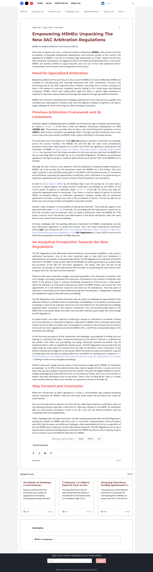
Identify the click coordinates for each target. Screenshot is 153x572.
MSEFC (90, 439)
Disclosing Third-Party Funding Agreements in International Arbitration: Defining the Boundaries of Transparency (115, 483)
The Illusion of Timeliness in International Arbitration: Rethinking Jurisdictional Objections (37, 483)
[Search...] (133, 3)
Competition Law (72, 11)
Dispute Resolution (91, 11)
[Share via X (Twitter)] (39, 453)
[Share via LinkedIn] (45, 453)
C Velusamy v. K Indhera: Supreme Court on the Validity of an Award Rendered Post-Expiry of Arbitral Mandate (76, 483)
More (121, 11)
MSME (81, 439)
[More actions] (119, 27)
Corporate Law (38, 11)
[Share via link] (51, 453)
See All (130, 474)
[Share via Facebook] (33, 453)
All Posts (23, 11)
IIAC (99, 439)
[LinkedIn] (102, 3)
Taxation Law (109, 11)
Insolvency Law (54, 11)
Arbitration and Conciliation (63, 439)
